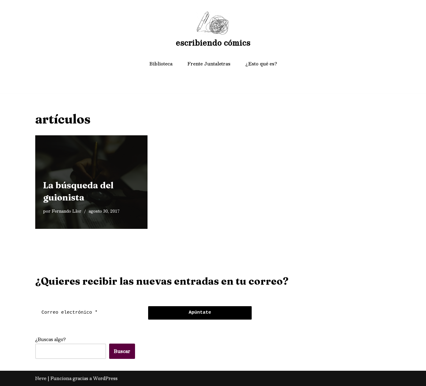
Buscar (122, 351)
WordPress (105, 378)
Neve (40, 378)
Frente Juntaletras (208, 63)
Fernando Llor (66, 211)
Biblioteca (160, 63)
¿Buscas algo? (50, 339)
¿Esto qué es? (261, 63)
